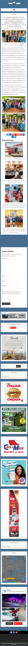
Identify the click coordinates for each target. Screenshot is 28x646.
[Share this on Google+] (13, 135)
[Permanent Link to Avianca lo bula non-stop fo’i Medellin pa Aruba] (14, 149)
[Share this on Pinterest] (16, 135)
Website (4, 285)
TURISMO (14, 14)
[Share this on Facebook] (10, 135)
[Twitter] (11, 632)
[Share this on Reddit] (18, 135)
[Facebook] (14, 632)
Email (3, 281)
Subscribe (19, 623)
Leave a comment (20, 28)
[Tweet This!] (8, 135)
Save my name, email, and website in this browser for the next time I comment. (11, 292)
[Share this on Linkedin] (13, 137)
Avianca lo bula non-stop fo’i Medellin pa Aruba (14, 159)
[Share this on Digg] (23, 135)
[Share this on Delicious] (15, 137)
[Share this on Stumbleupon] (21, 135)
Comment (5, 258)
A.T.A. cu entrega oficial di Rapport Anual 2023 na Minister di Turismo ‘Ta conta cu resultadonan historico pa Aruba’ (14, 230)
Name (4, 276)
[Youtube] (16, 632)
